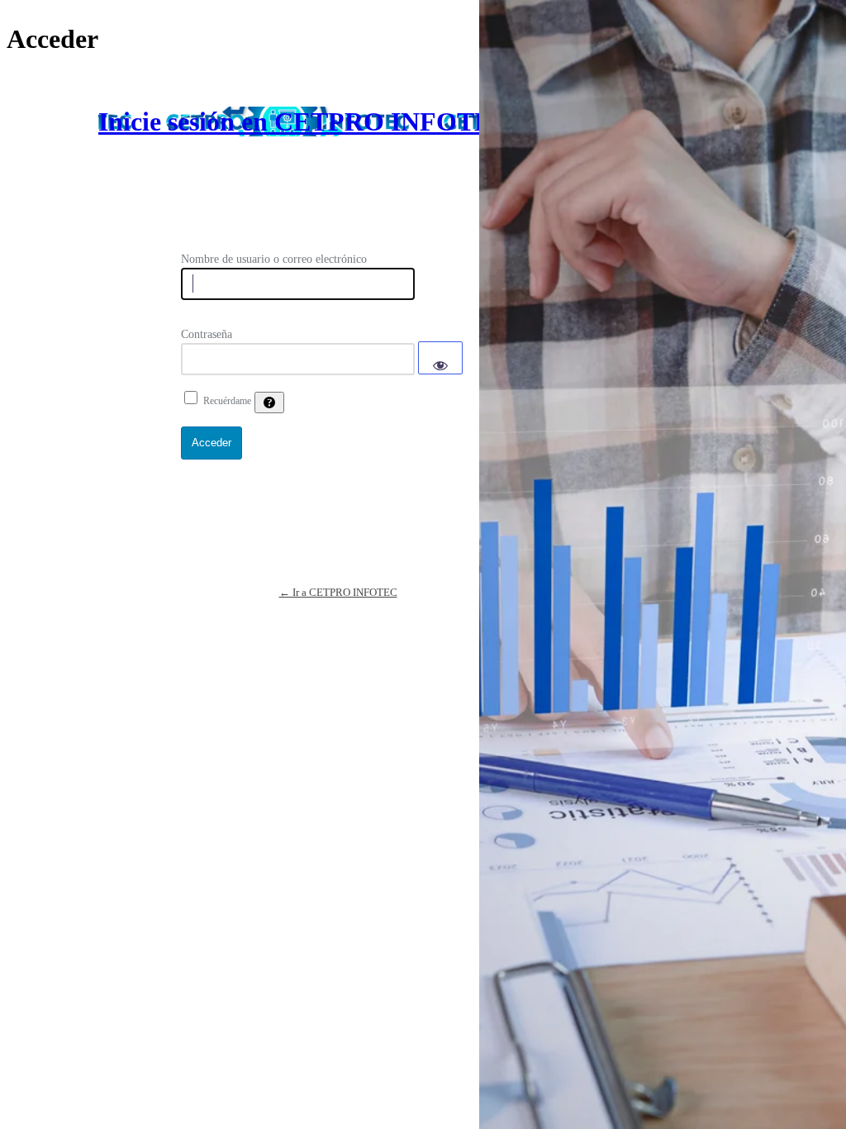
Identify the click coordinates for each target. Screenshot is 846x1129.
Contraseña (206, 334)
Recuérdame (227, 401)
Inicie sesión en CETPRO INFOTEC (304, 121)
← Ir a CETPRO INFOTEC (338, 592)
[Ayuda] (269, 402)
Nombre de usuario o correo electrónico (274, 259)
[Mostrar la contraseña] (440, 357)
